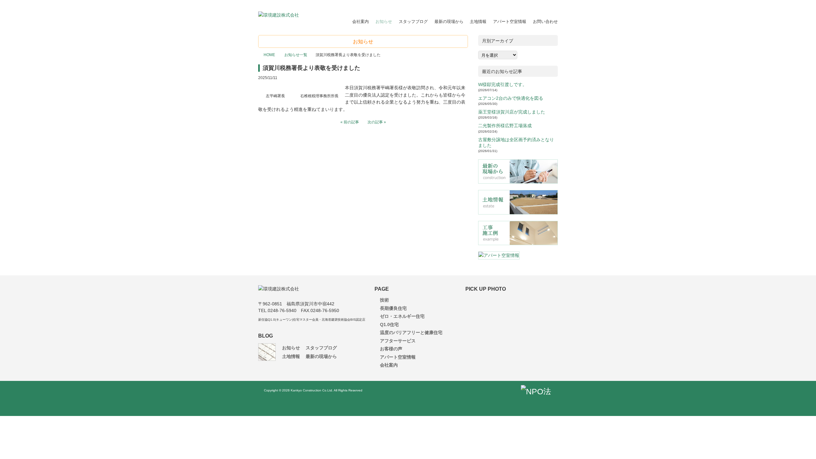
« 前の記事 (349, 122)
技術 (384, 299)
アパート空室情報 (509, 21)
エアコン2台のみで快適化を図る (510, 98)
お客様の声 (391, 348)
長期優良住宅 (393, 308)
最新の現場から (448, 21)
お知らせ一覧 (295, 55)
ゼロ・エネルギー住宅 (402, 316)
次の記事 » (377, 122)
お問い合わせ (545, 21)
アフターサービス (398, 340)
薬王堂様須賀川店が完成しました (511, 111)
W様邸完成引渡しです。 (502, 84)
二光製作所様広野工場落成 (505, 125)
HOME (269, 55)
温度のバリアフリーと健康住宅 (411, 332)
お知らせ (383, 21)
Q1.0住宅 (389, 324)
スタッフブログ (413, 21)
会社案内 (360, 21)
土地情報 (478, 21)
